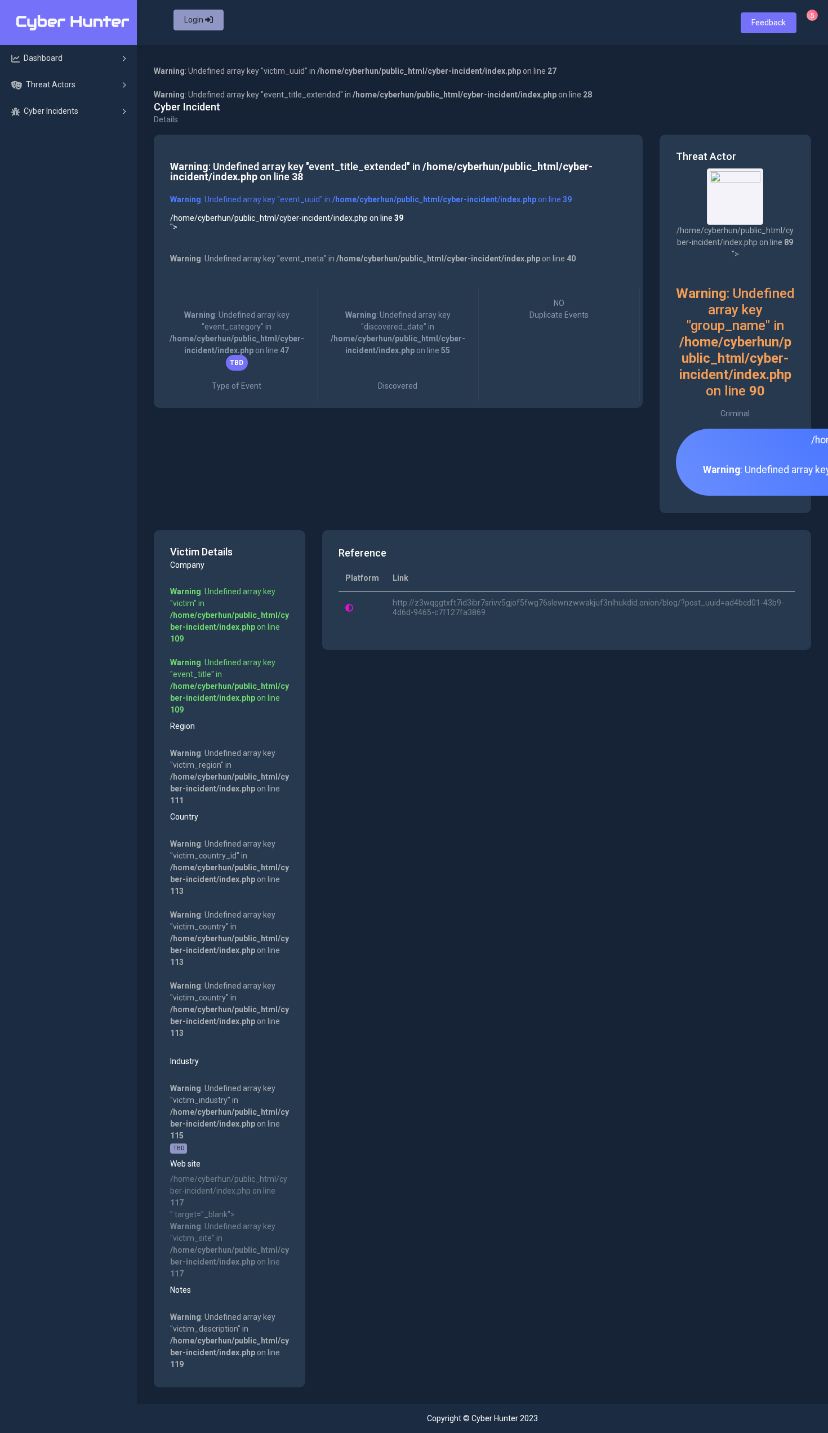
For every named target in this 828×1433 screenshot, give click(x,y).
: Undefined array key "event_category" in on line (237, 350)
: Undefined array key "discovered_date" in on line (398, 350)
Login (194, 19)
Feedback (768, 22)
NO (559, 309)
